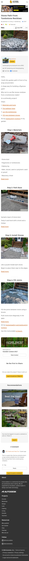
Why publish (5, 523)
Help (3, 528)
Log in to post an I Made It (14, 376)
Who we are (5, 533)
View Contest (14, 355)
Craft (3, 506)
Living (11, 21)
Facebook (14, 71)
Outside (4, 513)
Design (4, 504)
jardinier (5, 21)
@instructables (8, 540)
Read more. (5, 271)
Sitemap (4, 530)
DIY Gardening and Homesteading (14, 68)
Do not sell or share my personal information (15, 555)
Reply (14, 468)
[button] (2, 2)
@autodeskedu (8, 544)
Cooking (4, 508)
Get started (5, 525)
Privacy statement (8, 552)
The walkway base (9, 108)
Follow (12, 61)
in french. (19, 331)
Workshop (4, 501)
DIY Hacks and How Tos (12, 451)
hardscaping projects (13, 119)
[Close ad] (26, 6)
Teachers (4, 515)
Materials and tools (9, 105)
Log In (14, 440)
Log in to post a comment (14, 473)
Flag (5, 465)
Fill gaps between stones (11, 115)
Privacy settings (19, 552)
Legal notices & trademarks (10, 557)
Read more (5, 179)
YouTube (7, 71)
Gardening (18, 21)
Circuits (4, 499)
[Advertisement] (14, 8)
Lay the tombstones (10, 112)
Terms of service (20, 550)
